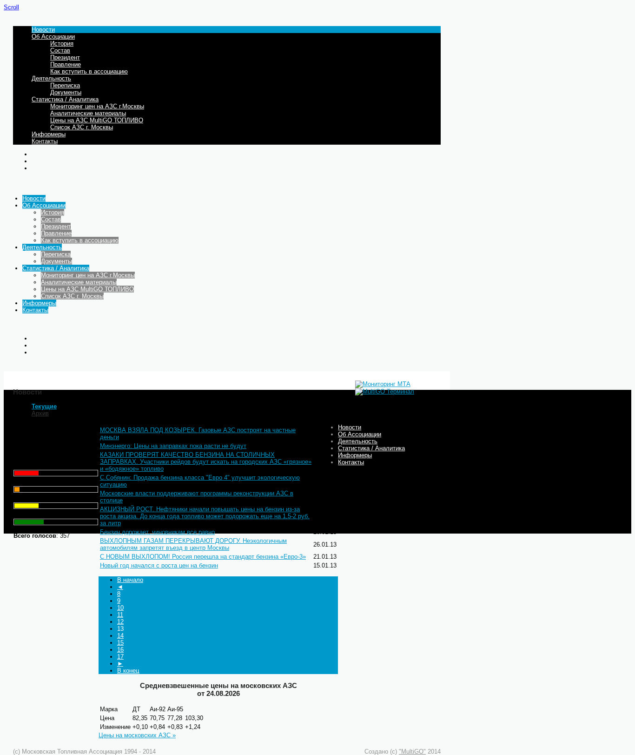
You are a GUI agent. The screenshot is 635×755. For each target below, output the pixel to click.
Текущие (44, 406)
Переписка (65, 85)
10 (120, 607)
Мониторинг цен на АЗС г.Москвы (97, 106)
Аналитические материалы (88, 113)
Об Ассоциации (53, 36)
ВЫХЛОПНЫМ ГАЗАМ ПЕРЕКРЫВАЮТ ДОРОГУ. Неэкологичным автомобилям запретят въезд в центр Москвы (193, 544)
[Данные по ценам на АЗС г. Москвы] (382, 384)
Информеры (49, 134)
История (61, 43)
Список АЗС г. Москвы (81, 127)
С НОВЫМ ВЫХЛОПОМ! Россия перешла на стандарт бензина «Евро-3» (203, 556)
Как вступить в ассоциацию (89, 71)
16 (120, 649)
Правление (65, 64)
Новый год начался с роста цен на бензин (159, 565)
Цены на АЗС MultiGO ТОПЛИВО (96, 120)
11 (120, 614)
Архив (40, 413)
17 (120, 656)
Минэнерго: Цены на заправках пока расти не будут (173, 445)
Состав (60, 50)
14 (120, 635)
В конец (128, 670)
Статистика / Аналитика (65, 99)
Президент (65, 57)
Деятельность (51, 78)
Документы (65, 92)
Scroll (11, 7)
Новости (43, 29)
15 (120, 642)
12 (120, 621)
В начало (130, 579)
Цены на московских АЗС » (137, 735)
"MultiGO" (412, 751)
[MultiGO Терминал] (384, 391)
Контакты (45, 141)
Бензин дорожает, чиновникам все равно (157, 531)
